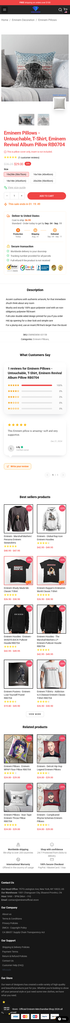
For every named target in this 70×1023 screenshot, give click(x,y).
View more (35, 714)
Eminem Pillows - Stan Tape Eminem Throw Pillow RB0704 (17, 818)
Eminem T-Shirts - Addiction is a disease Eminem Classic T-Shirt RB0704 (51, 694)
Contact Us (8, 960)
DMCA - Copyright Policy (14, 927)
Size (6, 169)
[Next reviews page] (63, 475)
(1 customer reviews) (28, 157)
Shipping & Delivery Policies (15, 947)
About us (6, 914)
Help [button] (64, 1019)
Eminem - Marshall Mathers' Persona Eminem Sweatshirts (18, 539)
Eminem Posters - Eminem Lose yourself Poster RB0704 (17, 694)
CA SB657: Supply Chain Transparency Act (23, 932)
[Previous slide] (6, 68)
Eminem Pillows (47, 20)
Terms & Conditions (12, 918)
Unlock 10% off (6, 1008)
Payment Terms (10, 951)
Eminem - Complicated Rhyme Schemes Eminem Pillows (49, 818)
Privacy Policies (10, 923)
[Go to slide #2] (43, 120)
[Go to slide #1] (26, 120)
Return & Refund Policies (14, 956)
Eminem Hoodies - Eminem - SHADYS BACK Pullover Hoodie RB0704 (18, 639)
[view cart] (65, 10)
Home (4, 20)
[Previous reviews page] (47, 475)
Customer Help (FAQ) (13, 965)
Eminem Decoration (23, 20)
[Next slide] (63, 68)
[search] (60, 10)
